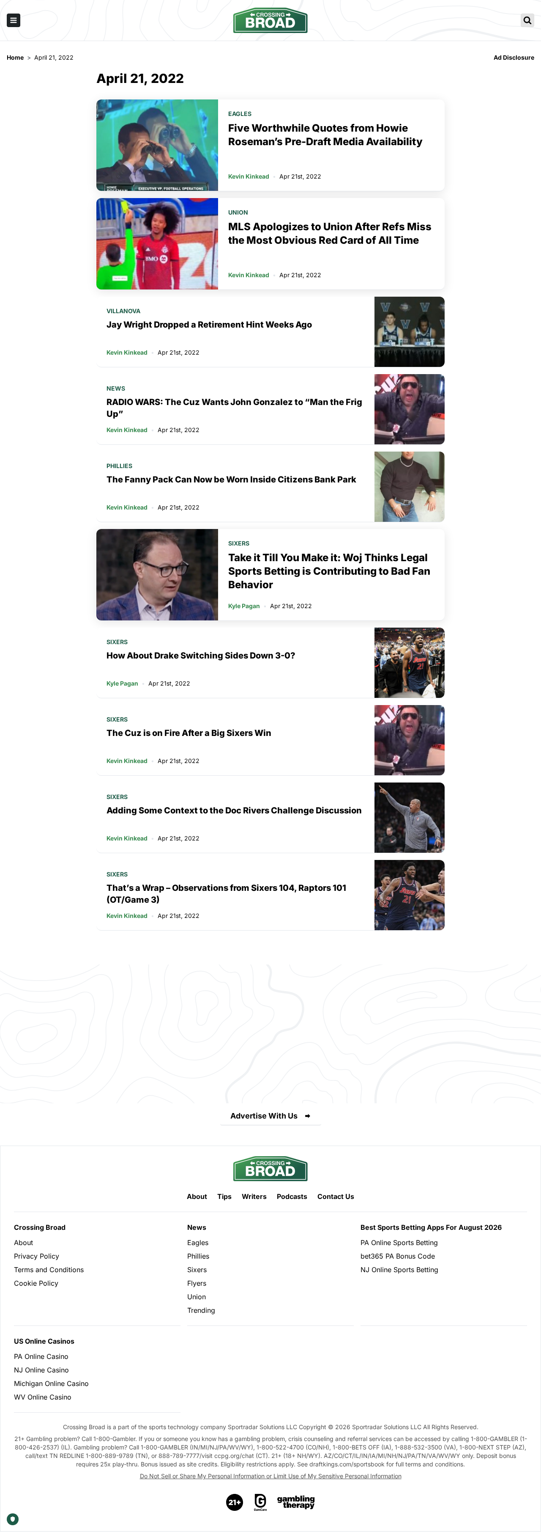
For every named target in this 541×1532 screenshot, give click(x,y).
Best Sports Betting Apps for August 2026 (431, 1227)
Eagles (239, 113)
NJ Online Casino (41, 1370)
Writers (254, 1196)
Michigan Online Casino (51, 1383)
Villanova (123, 310)
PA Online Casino (41, 1356)
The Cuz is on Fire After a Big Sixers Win (189, 733)
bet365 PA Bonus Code (398, 1256)
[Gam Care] (260, 1502)
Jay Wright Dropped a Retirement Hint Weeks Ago (209, 325)
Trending (201, 1310)
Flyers (196, 1283)
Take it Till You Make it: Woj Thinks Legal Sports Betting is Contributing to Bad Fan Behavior (329, 571)
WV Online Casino (42, 1397)
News (116, 388)
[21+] (235, 1502)
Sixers (238, 543)
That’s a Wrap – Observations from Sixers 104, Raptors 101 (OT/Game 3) (226, 894)
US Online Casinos (44, 1341)
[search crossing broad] (527, 20)
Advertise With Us (264, 1115)
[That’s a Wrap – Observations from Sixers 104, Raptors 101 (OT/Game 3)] (409, 895)
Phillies (119, 465)
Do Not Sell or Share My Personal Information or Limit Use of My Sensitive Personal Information (271, 1476)
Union (238, 212)
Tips (224, 1196)
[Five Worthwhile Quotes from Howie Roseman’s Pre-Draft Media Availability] (157, 145)
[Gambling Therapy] (296, 1502)
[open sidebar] (13, 20)
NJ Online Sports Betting (399, 1269)
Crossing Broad (40, 1227)
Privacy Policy (36, 1256)
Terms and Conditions (49, 1269)
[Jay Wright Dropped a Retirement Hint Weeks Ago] (409, 332)
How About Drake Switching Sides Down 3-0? (201, 655)
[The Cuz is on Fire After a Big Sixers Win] (409, 740)
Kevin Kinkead (248, 176)
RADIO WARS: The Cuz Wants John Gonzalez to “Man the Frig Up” (234, 408)
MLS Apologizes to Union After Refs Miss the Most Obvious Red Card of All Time (330, 233)
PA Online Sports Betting (399, 1242)
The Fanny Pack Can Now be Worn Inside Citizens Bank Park (231, 479)
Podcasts (292, 1196)
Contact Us (335, 1196)
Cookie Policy (36, 1283)
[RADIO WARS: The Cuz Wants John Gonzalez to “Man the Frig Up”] (409, 409)
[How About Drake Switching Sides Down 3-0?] (409, 663)
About (197, 1196)
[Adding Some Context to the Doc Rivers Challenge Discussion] (409, 818)
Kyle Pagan (244, 605)
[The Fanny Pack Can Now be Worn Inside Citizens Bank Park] (409, 487)
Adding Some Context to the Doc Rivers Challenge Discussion (234, 810)
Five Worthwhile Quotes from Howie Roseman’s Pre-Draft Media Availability (325, 135)
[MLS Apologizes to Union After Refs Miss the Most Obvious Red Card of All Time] (157, 243)
